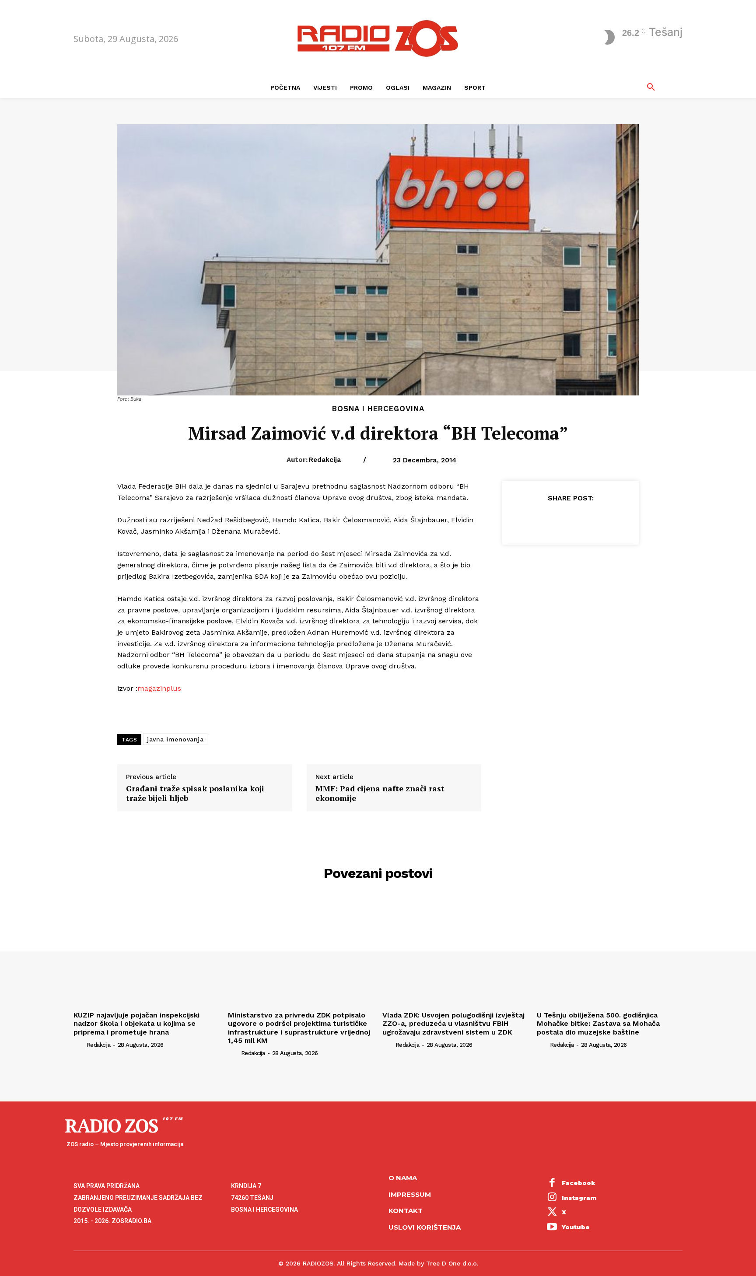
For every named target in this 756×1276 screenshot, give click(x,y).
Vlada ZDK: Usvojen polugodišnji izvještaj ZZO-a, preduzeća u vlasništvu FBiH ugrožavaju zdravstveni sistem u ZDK (453, 1023)
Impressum (409, 1194)
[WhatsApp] (590, 519)
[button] (651, 87)
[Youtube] (552, 1227)
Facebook (578, 1182)
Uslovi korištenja (424, 1227)
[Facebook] (530, 519)
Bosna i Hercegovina (378, 409)
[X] (550, 519)
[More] (611, 519)
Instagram (579, 1197)
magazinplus (159, 688)
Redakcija (325, 460)
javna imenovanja (175, 739)
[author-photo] (79, 1044)
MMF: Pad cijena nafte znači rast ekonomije (379, 793)
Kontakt (405, 1210)
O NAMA (402, 1178)
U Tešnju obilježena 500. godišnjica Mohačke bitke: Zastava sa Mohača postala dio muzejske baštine (598, 1023)
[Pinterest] (570, 519)
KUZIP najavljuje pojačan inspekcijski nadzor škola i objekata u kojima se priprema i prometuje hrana (137, 1023)
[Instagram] (552, 1198)
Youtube (576, 1227)
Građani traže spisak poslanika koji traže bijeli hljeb (195, 793)
